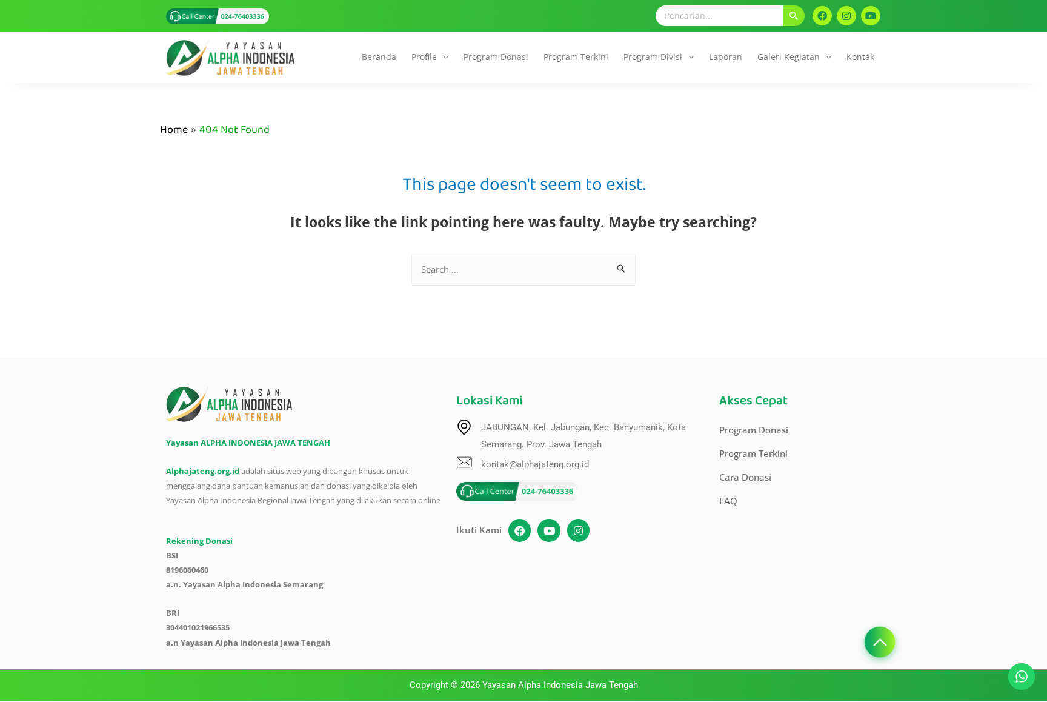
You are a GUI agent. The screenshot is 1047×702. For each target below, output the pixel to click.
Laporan (725, 56)
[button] (430, 57)
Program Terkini (575, 56)
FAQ (728, 501)
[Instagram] (846, 15)
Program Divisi (652, 56)
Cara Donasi (745, 477)
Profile (424, 56)
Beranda (379, 56)
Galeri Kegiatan (788, 56)
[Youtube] (870, 15)
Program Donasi (496, 56)
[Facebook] (822, 15)
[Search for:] (523, 269)
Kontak (860, 56)
